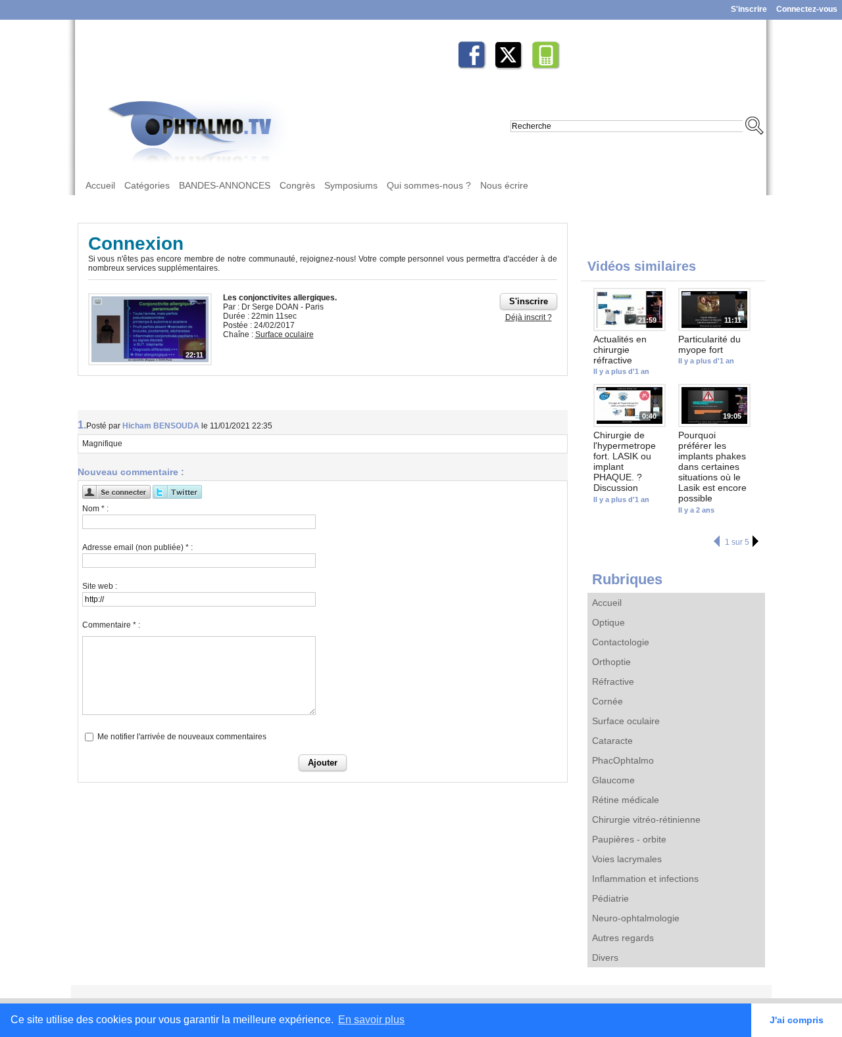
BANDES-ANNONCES (224, 185)
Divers (605, 957)
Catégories (147, 185)
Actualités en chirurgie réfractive (620, 349)
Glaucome (613, 780)
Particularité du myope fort (709, 344)
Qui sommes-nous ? (429, 185)
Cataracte (612, 740)
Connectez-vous (806, 9)
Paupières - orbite (629, 839)
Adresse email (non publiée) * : (137, 547)
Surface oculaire (626, 721)
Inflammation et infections (645, 878)
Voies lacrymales (627, 859)
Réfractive (613, 681)
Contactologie (620, 642)
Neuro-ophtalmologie (636, 918)
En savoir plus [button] (371, 1019)
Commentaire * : (111, 625)
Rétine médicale (625, 800)
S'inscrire (749, 9)
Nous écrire (504, 185)
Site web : (99, 586)
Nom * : (95, 508)
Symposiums (351, 185)
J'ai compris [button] (797, 1020)
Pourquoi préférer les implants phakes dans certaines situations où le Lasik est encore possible (712, 466)
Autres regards (623, 938)
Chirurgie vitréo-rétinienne (646, 819)
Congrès (297, 185)
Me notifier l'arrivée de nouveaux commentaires (181, 736)
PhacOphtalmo (623, 760)
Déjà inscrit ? (528, 317)
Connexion (136, 243)
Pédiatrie (610, 898)
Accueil (100, 185)
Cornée (607, 701)
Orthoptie (611, 662)
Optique (608, 622)
